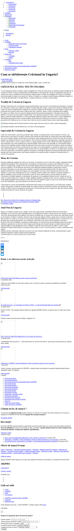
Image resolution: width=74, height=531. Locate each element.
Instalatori (36, 449)
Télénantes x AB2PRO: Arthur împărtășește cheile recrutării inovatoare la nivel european (28, 363)
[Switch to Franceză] (40, 18)
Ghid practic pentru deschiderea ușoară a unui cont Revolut (19, 278)
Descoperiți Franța (10, 383)
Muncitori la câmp (46, 451)
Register (8, 35)
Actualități (8, 59)
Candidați (8, 13)
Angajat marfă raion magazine (22, 453)
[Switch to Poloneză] (40, 23)
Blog (9, 61)
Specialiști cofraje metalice (15, 451)
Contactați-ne (10, 2)
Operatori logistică (6, 453)
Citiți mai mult (5, 288)
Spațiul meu (8, 14)
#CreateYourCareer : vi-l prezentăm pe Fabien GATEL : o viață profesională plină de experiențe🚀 (31, 305)
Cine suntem (8, 495)
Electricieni (9, 449)
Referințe (11, 52)
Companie (11, 56)
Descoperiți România (11, 389)
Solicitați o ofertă (13, 50)
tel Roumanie (12, 4)
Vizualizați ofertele (6, 418)
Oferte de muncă (13, 45)
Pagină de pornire (10, 69)
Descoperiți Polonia (11, 385)
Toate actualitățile (7, 81)
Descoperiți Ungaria (11, 68)
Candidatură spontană (15, 47)
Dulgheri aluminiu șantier (32, 451)
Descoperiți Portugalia (11, 387)
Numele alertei (5, 519)
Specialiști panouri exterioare (22, 449)
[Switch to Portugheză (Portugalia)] (40, 25)
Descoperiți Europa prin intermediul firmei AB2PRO (21, 66)
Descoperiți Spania (10, 390)
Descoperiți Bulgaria (11, 380)
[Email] (37, 251)
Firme (7, 49)
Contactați (8, 500)
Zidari (3, 449)
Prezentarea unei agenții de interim (15, 399)
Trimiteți (4, 529)
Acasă (6, 489)
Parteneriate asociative (11, 396)
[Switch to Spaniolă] (40, 27)
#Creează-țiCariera (10, 378)
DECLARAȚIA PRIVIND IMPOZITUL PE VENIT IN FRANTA (21, 336)
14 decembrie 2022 (6, 79)
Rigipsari (35, 453)
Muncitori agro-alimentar (61, 451)
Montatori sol (63, 449)
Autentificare (10, 33)
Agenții (10, 57)
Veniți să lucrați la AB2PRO (13, 404)
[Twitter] (37, 254)
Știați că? (7, 401)
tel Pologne (11, 7)
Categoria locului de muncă (9, 527)
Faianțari (3, 451)
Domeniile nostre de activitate (17, 43)
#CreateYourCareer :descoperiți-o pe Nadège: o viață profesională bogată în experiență (31, 441)
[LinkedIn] (37, 248)
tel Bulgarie (12, 6)
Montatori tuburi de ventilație (49, 449)
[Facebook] (37, 245)
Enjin (44, 505)
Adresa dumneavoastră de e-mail (11, 521)
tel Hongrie (11, 9)
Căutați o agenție (6, 471)
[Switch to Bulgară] (40, 20)
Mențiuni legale (9, 501)
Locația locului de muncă (9, 525)
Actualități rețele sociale (15, 63)
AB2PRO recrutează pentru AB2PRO (16, 498)
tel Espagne (12, 11)
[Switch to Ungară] (40, 21)
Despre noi (8, 54)
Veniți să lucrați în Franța (12, 403)
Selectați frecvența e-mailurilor (10, 523)
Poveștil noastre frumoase (12, 397)
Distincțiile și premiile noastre (14, 394)
